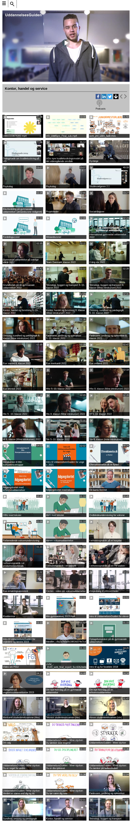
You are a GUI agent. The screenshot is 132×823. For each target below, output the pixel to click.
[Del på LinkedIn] (104, 98)
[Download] (115, 96)
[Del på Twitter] (109, 98)
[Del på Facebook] (98, 98)
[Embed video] (123, 96)
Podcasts (101, 108)
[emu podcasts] (99, 103)
